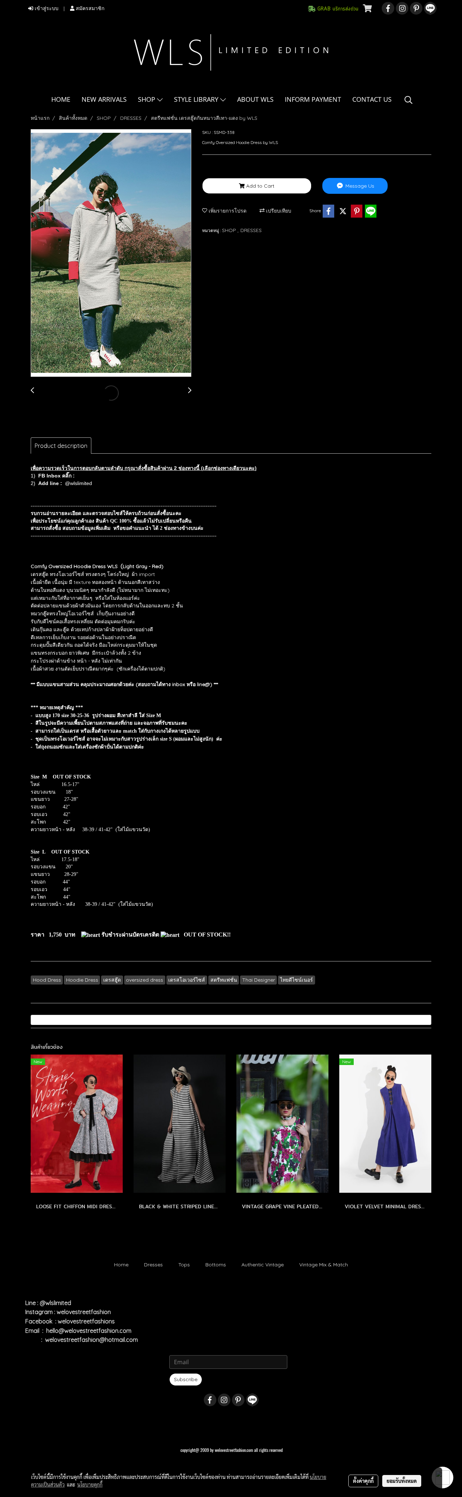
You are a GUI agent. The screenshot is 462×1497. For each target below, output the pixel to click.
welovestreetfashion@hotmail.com (91, 1339)
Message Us (359, 186)
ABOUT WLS (255, 99)
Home (121, 1264)
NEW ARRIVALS (104, 99)
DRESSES (251, 230)
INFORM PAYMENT (313, 99)
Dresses (153, 1264)
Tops (184, 1264)
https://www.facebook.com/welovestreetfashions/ (128, 476)
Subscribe (185, 1379)
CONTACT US (372, 99)
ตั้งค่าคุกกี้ (363, 1481)
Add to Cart (259, 186)
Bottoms (215, 1264)
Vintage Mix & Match (323, 1264)
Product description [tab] (61, 445)
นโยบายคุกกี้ (90, 1484)
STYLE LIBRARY (197, 99)
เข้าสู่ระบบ (45, 8)
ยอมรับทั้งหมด (402, 1481)
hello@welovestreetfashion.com (88, 1330)
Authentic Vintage (262, 1264)
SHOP (147, 99)
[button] (409, 100)
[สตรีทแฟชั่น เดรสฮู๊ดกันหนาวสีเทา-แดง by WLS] (111, 253)
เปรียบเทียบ (278, 211)
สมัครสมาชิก (89, 8)
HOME (60, 99)
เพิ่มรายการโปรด (227, 211)
